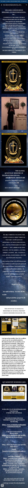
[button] (1, 5)
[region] (14, 1)
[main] (14, 30)
